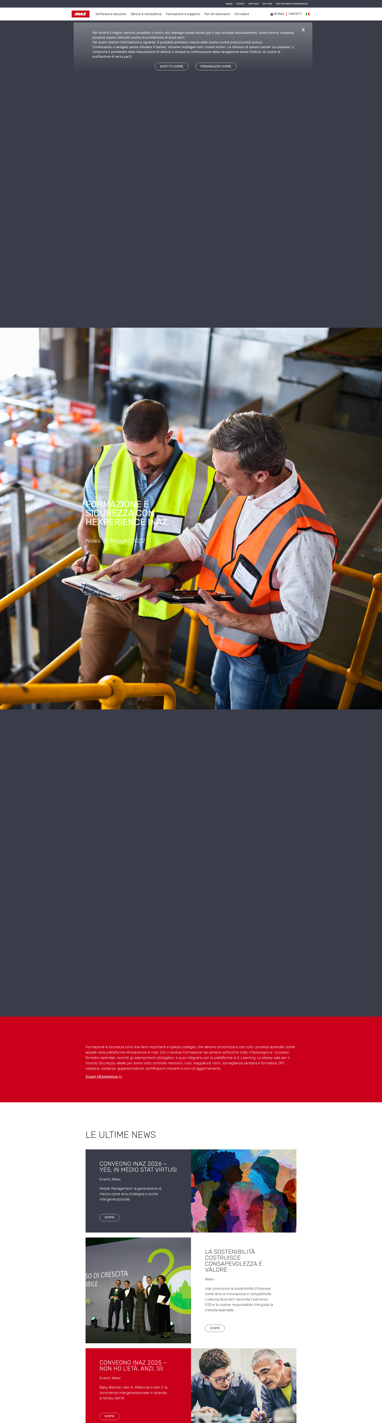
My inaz (279, 14)
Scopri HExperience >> (104, 1076)
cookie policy (251, 42)
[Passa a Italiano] (307, 14)
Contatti (295, 14)
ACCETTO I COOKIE (171, 66)
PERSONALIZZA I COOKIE (216, 66)
